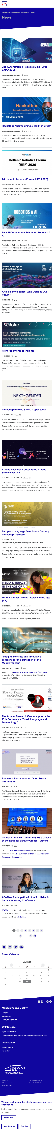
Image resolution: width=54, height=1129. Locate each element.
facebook (39, 1001)
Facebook (10, 947)
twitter (44, 1001)
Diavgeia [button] (5, 1013)
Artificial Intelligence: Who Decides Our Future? (24, 293)
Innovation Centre (15, 4)
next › (31, 936)
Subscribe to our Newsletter (9, 1083)
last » (34, 936)
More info (8, 1117)
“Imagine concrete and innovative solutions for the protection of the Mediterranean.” (21, 659)
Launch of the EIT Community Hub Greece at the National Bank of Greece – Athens (26, 839)
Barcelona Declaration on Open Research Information (25, 780)
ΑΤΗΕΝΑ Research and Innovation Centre (18, 13)
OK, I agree (9, 1126)
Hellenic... (22, 917)
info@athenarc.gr (37, 1081)
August (27, 961)
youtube (50, 1001)
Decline (24, 1126)
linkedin (42, 1001)
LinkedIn (21, 947)
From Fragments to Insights (18, 350)
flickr (47, 1001)
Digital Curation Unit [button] (9, 1032)
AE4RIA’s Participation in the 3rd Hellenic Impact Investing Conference (25, 899)
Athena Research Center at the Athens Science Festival (24, 471)
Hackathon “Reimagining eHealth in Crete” (26, 125)
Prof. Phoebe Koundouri (20, 850)
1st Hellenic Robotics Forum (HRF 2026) (25, 179)
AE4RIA (5, 910)
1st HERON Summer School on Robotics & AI (26, 234)
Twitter (15, 947)
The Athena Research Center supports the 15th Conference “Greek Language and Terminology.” (26, 719)
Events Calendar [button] (7, 1047)
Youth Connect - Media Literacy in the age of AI (26, 599)
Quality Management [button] (9, 1020)
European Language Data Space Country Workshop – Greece (25, 533)
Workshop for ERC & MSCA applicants (24, 409)
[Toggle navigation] (50, 4)
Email (4, 947)
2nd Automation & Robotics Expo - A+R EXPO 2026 (24, 68)
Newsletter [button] (6, 1051)
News (7, 17)
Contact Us (5, 1081)
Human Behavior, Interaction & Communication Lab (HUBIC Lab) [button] (24, 1035)
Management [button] (6, 1016)
